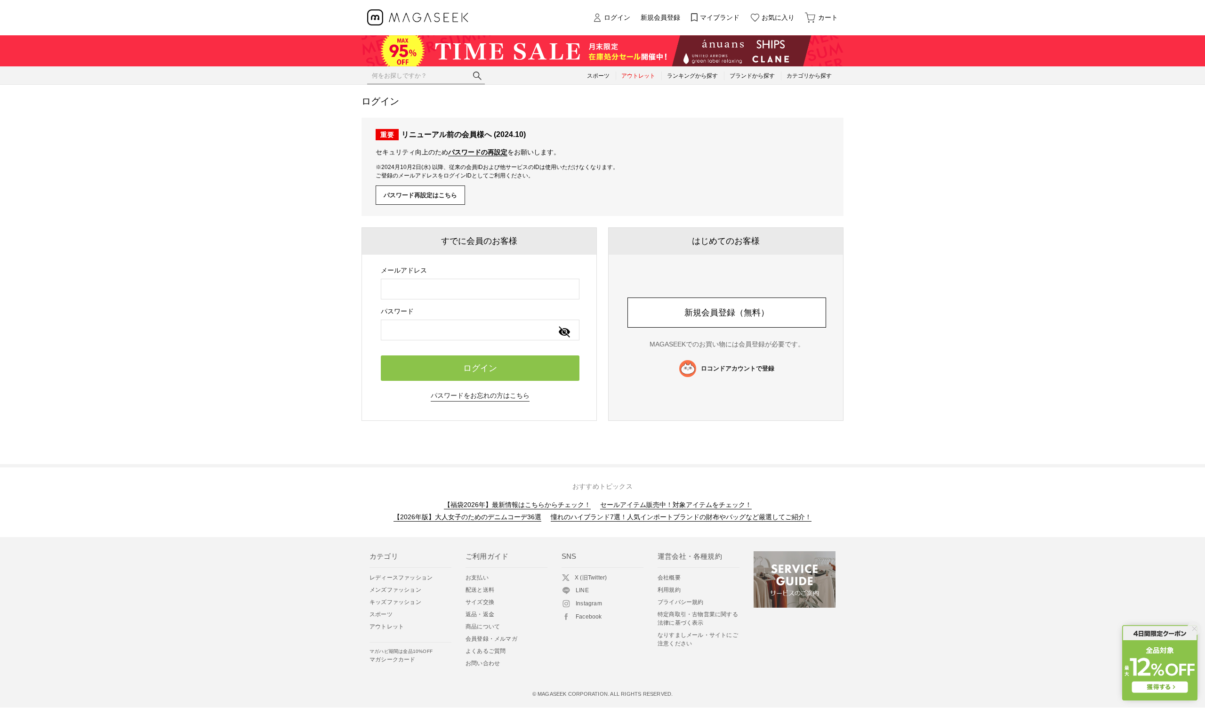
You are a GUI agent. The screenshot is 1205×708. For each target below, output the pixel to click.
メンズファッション (395, 590)
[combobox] (480, 289)
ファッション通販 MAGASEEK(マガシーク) (417, 18)
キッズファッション (395, 602)
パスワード (397, 311)
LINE (582, 590)
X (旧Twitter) (591, 577)
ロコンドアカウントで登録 (737, 368)
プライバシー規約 (681, 602)
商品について (483, 626)
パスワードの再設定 (477, 152)
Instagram (589, 603)
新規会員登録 (660, 17)
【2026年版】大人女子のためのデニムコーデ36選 (467, 517)
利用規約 (669, 590)
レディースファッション (401, 577)
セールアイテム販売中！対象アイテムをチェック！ (676, 504)
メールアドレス (404, 270)
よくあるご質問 (486, 651)
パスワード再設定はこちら (420, 195)
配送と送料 (480, 590)
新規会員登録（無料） (726, 312)
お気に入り (778, 17)
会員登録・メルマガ (491, 639)
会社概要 (669, 577)
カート (828, 17)
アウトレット (387, 626)
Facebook (589, 616)
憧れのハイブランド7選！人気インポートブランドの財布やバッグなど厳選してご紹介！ (681, 517)
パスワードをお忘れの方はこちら (480, 395)
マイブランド (719, 17)
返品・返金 (480, 614)
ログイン (617, 17)
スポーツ (381, 614)
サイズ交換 (480, 602)
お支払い (477, 577)
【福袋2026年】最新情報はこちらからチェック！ (517, 504)
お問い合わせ (483, 663)
